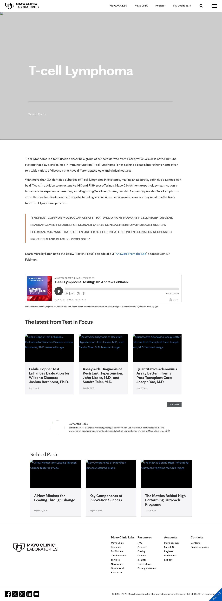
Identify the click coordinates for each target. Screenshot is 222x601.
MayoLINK (141, 5)
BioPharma (117, 551)
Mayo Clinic (117, 542)
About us (116, 547)
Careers (141, 555)
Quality (141, 551)
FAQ (139, 542)
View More (174, 404)
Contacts (195, 542)
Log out (168, 559)
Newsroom (117, 563)
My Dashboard (182, 5)
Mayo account (171, 542)
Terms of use (144, 563)
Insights (141, 559)
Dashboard (170, 555)
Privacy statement (147, 568)
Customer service (200, 547)
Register (160, 5)
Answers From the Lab (131, 254)
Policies (141, 547)
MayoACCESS (118, 5)
